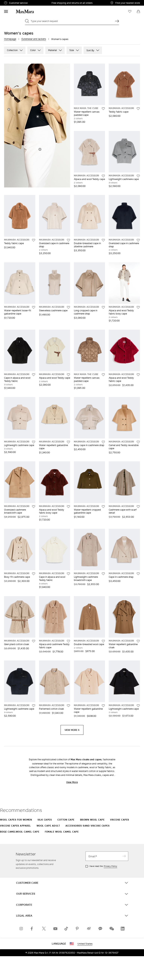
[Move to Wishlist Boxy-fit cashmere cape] (33, 573)
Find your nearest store (127, 3)
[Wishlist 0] (129, 11)
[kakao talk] (100, 928)
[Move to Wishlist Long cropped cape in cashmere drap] (103, 307)
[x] (44, 928)
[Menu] (6, 11)
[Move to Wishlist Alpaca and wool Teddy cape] (103, 176)
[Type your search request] (117, 21)
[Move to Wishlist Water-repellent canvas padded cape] (103, 108)
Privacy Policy (110, 866)
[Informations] (8, 109)
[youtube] (55, 928)
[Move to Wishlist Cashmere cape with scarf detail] (138, 506)
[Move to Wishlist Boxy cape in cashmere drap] (103, 442)
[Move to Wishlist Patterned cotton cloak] (68, 705)
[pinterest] (78, 928)
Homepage (10, 39)
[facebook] (32, 928)
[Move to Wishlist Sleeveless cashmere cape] (68, 307)
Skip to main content (14, 2)
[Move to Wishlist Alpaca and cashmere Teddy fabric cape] (68, 641)
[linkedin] (122, 928)
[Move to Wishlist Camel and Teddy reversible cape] (138, 442)
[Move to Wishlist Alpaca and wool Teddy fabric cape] (138, 374)
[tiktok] (66, 928)
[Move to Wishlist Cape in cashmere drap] (138, 573)
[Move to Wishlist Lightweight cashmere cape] (138, 176)
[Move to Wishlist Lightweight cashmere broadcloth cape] (103, 573)
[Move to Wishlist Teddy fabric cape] (138, 108)
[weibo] (89, 928)
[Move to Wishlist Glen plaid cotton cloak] (33, 641)
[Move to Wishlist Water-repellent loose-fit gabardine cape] (33, 307)
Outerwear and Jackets (33, 39)
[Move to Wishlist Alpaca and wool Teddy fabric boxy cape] (138, 307)
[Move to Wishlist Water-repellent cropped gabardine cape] (103, 506)
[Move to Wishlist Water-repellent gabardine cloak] (138, 641)
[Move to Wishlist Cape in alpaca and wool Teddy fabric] (33, 374)
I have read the (103, 866)
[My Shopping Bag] (138, 11)
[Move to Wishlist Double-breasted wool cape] (103, 641)
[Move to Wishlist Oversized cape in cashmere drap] (68, 240)
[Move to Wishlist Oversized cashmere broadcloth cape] (33, 506)
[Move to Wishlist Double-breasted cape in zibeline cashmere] (103, 240)
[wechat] (111, 928)
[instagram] (21, 928)
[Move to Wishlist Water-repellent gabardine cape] (68, 442)
